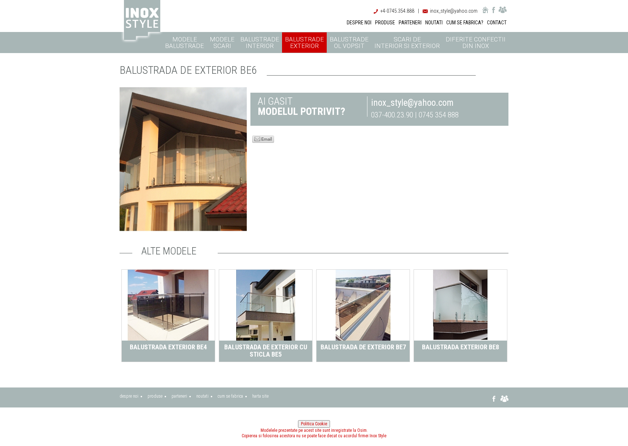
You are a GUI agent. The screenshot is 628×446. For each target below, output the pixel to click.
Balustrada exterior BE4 (168, 347)
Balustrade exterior (304, 42)
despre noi (129, 396)
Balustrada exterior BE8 (460, 347)
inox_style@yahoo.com (454, 11)
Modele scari (222, 42)
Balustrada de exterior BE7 (363, 347)
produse (155, 396)
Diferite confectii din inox (476, 42)
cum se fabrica (230, 396)
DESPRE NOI (359, 22)
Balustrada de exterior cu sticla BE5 (265, 350)
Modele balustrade (184, 42)
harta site (260, 396)
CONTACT (497, 22)
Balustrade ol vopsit (349, 42)
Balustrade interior (259, 42)
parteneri (179, 396)
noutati (202, 396)
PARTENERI (410, 22)
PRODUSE (385, 22)
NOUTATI (434, 22)
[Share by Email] (263, 138)
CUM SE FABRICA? (464, 22)
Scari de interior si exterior (407, 42)
